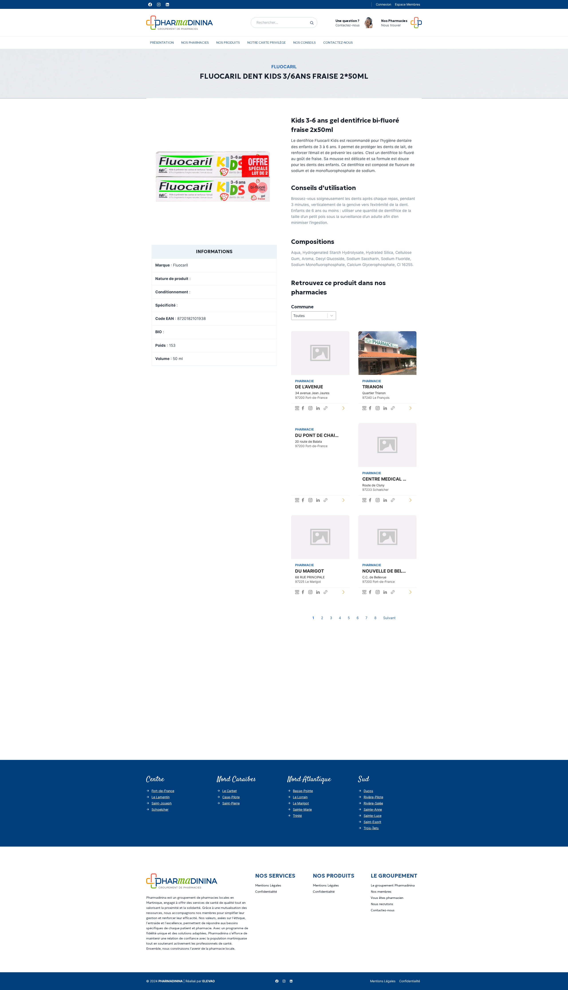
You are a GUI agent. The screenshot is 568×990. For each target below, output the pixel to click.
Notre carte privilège (266, 42)
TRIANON (372, 386)
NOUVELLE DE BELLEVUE (389, 571)
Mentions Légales (268, 885)
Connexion (383, 4)
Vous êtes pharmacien (387, 898)
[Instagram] (158, 4)
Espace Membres (407, 4)
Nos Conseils (304, 42)
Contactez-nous (338, 42)
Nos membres (381, 892)
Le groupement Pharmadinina (393, 885)
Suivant (389, 618)
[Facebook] (150, 4)
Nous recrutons (382, 904)
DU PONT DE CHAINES (319, 435)
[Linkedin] (167, 4)
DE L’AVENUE (309, 386)
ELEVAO (208, 981)
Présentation (162, 42)
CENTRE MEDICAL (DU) (387, 479)
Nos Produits (228, 42)
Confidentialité (266, 892)
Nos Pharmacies (195, 42)
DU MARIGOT (309, 571)
